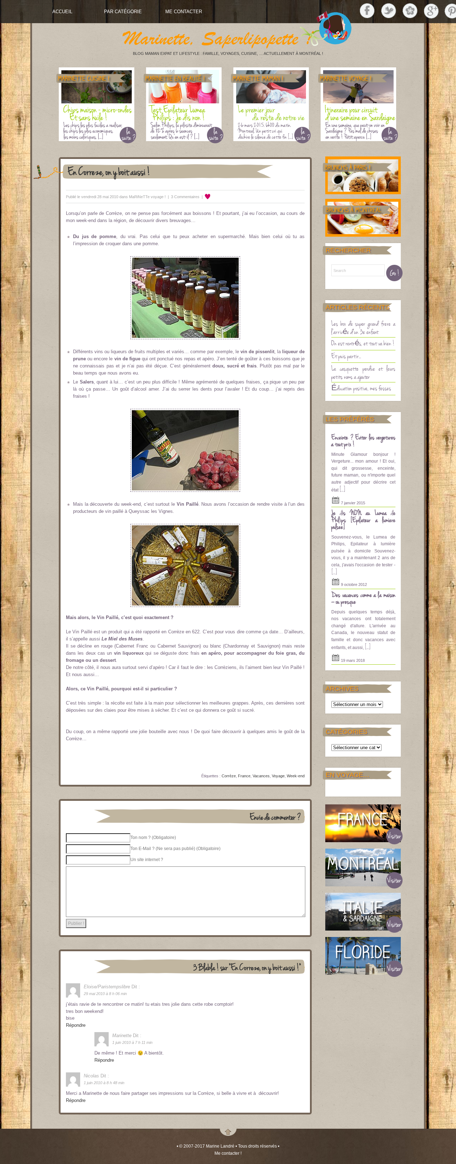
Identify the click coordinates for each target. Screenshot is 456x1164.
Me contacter (183, 11)
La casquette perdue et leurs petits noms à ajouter (363, 372)
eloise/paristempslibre (107, 986)
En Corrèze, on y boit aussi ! (109, 171)
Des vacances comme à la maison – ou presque (363, 598)
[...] (342, 489)
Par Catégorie (123, 11)
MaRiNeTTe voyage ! (147, 197)
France (244, 776)
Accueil (62, 11)
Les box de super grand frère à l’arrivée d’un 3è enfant (363, 327)
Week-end (296, 776)
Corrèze (229, 776)
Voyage (278, 776)
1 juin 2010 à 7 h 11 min (132, 1042)
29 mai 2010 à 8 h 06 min (105, 994)
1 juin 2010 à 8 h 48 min (104, 1083)
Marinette (121, 1035)
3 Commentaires (185, 197)
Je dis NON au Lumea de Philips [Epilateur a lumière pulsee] (363, 519)
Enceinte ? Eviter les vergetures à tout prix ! (363, 440)
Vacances (261, 776)
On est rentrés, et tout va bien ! (363, 343)
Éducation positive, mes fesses (361, 387)
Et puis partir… (346, 355)
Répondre (76, 1025)
